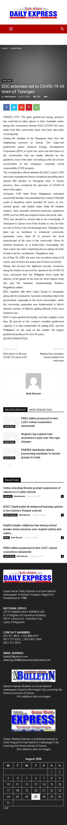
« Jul (5, 808)
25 (17, 796)
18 (17, 790)
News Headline (10, 515)
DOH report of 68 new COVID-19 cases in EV (15, 355)
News (6, 537)
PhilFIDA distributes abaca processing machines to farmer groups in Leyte (40, 453)
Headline (8, 496)
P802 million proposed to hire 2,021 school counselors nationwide (39, 422)
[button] (62, 29)
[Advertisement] (33, 39)
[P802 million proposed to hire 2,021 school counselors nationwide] (11, 422)
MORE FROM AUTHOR (40, 409)
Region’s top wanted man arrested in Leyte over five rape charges (40, 437)
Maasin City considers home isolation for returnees (52, 357)
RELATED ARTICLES (15, 409)
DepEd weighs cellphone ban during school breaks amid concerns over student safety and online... (32, 529)
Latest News (16, 48)
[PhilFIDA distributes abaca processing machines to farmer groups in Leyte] (11, 453)
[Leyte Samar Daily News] (33, 12)
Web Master (10, 96)
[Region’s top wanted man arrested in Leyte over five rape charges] (11, 438)
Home (4, 48)
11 (17, 784)
